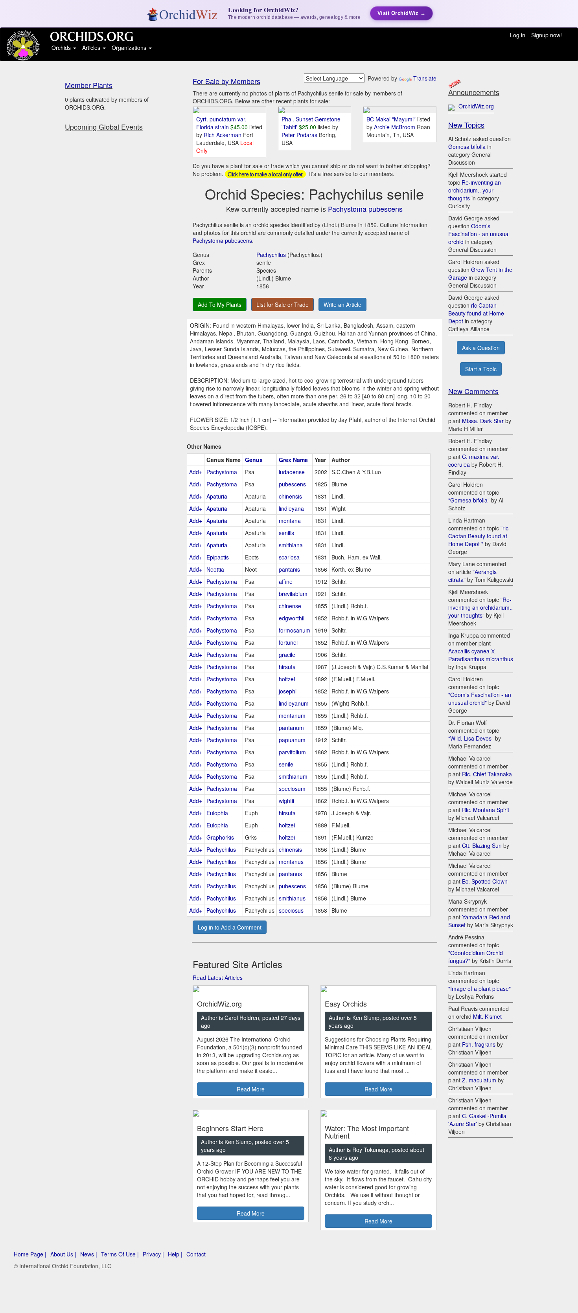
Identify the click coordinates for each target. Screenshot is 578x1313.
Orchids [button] (62, 47)
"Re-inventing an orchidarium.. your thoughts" (480, 607)
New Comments (473, 391)
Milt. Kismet (487, 1016)
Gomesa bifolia (467, 146)
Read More (251, 1089)
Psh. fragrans (478, 1044)
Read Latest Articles (218, 977)
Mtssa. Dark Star (483, 421)
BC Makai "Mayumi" (391, 119)
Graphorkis (220, 837)
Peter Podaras (300, 135)
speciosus (291, 910)
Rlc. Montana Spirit (485, 810)
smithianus (292, 898)
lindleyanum (294, 703)
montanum (292, 715)
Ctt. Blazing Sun (482, 845)
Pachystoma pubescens (365, 209)
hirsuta (287, 667)
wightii (286, 801)
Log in (517, 35)
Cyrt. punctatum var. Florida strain (221, 123)
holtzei (287, 679)
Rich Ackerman (223, 135)
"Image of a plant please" (479, 988)
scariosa (289, 557)
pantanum (291, 728)
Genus (254, 460)
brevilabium (293, 594)
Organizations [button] (130, 47)
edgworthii (291, 618)
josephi (287, 691)
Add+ (195, 472)
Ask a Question (481, 348)
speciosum (292, 788)
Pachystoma (221, 472)
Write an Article (342, 304)
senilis (286, 533)
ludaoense (292, 472)
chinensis (290, 496)
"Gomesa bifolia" (469, 500)
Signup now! (546, 35)
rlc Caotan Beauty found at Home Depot (476, 313)
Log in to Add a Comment (229, 927)
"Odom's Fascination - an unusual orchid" (479, 698)
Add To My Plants (219, 304)
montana (290, 520)
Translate (424, 78)
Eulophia (217, 813)
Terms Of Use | (120, 1254)
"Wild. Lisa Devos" (470, 738)
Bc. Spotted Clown (485, 881)
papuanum (292, 740)
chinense (290, 606)
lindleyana (291, 508)
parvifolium (292, 752)
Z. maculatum (479, 1080)
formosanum (294, 630)
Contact (196, 1254)
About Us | (63, 1254)
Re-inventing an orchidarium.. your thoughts (474, 190)
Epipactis (217, 557)
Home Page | (30, 1254)
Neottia (215, 569)
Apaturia (216, 496)
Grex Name (293, 460)
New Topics (466, 124)
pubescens (292, 484)
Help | (175, 1254)
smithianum (293, 776)
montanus (291, 862)
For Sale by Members (226, 81)
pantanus (290, 874)
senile (286, 764)
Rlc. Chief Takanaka (487, 774)
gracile (287, 654)
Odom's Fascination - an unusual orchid (479, 234)
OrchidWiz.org (476, 106)
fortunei (288, 642)
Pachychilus (271, 255)
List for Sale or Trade (282, 304)
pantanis (289, 569)
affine (286, 581)
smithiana (291, 545)
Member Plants (88, 85)
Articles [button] (92, 47)
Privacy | (153, 1254)
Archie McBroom (395, 127)
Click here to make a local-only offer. (265, 174)
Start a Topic (481, 369)
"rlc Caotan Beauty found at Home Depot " (478, 536)
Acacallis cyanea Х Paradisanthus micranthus (480, 655)
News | (88, 1254)
